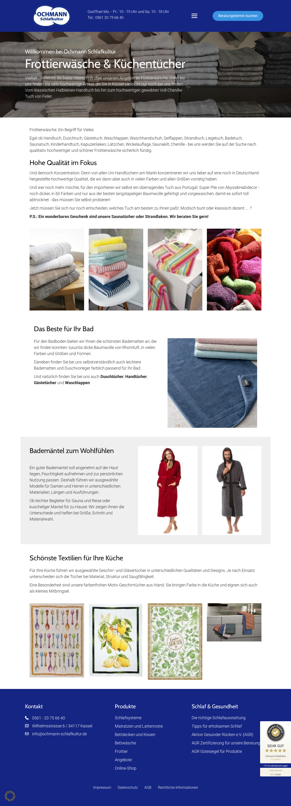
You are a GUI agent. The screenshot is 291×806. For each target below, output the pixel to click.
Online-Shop (125, 768)
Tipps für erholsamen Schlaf (217, 726)
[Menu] (194, 16)
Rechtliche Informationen (178, 787)
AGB (147, 787)
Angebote (123, 759)
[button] (10, 796)
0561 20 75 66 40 (109, 17)
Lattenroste (152, 726)
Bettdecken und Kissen (135, 734)
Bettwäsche (125, 743)
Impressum (102, 787)
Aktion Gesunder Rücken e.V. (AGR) (222, 734)
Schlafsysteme (128, 717)
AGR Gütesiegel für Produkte (217, 751)
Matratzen (124, 726)
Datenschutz (128, 787)
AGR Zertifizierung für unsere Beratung (226, 743)
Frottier (121, 751)
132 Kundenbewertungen (275, 765)
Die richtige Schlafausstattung (219, 717)
